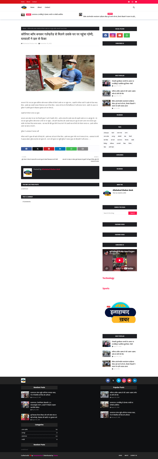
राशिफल (112, 143)
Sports (106, 288)
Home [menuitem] (32, 7)
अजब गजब (119, 133)
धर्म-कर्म (112, 140)
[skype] (119, 380)
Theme (56, 455)
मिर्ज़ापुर (105, 143)
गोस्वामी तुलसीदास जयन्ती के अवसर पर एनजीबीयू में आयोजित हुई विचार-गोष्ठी (123, 82)
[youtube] (136, 2)
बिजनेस (126, 140)
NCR (113, 133)
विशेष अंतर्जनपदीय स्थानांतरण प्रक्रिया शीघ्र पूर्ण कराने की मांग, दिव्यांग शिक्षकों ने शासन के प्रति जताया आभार (109, 17)
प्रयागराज (119, 140)
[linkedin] (135, 380)
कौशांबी (119, 136)
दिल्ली (130, 136)
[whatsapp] (127, 35)
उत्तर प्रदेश (106, 136)
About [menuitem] (40, 7)
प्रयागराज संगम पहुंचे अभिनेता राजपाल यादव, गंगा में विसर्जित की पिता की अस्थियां (43, 394)
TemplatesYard (38, 455)
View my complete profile (119, 193)
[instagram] (132, 2)
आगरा (126, 133)
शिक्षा (124, 143)
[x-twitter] (113, 380)
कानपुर (113, 136)
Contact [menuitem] (47, 7)
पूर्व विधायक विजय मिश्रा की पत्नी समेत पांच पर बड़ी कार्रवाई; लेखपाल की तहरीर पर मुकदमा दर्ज (43, 416)
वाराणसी (118, 143)
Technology (108, 278)
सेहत (105, 147)
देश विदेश (106, 140)
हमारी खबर (111, 147)
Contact (34, 2)
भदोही (132, 140)
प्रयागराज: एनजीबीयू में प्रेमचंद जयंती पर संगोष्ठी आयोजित (47, 14)
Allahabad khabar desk (30, 43)
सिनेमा (130, 143)
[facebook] (129, 2)
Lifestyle (106, 133)
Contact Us (133, 455)
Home (23, 2)
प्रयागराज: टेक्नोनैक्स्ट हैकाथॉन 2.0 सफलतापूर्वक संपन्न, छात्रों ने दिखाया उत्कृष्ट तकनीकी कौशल (43, 405)
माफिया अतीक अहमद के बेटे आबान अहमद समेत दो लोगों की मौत (124, 92)
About (28, 2)
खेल (125, 136)
